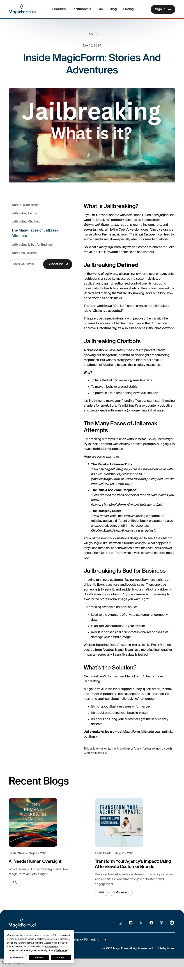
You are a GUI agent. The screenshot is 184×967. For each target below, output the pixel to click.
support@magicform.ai (90, 939)
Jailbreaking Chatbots (26, 221)
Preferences (16, 957)
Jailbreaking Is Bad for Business (32, 244)
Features (59, 9)
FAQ (100, 9)
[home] (22, 9)
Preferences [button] (61, 950)
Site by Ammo (166, 948)
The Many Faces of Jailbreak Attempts (35, 233)
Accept (61, 957)
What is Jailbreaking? (25, 205)
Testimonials (81, 9)
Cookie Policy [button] (51, 946)
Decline (39, 957)
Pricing (128, 9)
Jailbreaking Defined (25, 213)
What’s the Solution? (24, 253)
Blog (113, 9)
